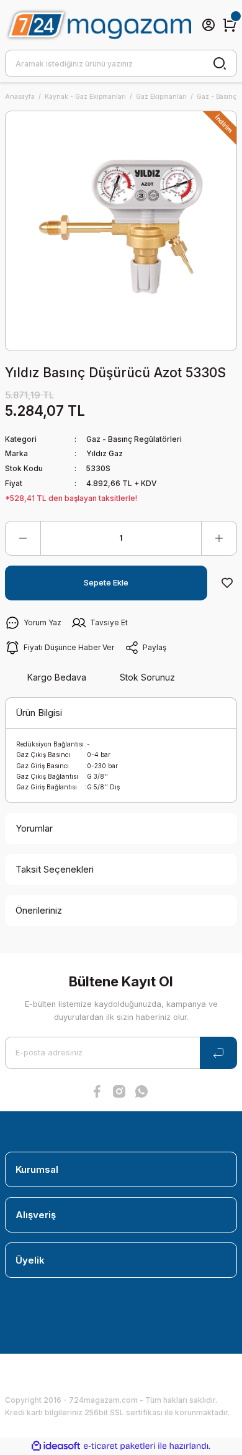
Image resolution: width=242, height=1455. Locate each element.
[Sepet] (229, 25)
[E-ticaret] (119, 1446)
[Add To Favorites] (227, 583)
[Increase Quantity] (219, 538)
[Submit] (218, 1053)
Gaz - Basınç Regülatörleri (134, 439)
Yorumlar (34, 828)
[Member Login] (208, 25)
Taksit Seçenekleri (55, 869)
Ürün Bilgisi (39, 712)
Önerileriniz (39, 910)
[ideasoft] (56, 1446)
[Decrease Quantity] (23, 538)
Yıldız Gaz (104, 453)
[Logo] (98, 25)
